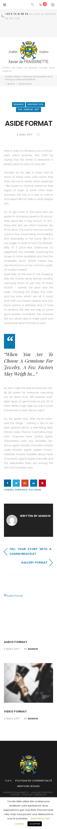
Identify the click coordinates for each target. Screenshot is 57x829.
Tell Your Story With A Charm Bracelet (30, 551)
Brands (11, 83)
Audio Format (15, 642)
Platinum (35, 489)
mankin (44, 516)
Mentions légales (28, 786)
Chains (8, 489)
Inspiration (35, 104)
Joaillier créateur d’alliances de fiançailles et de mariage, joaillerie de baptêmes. (28, 78)
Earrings (21, 489)
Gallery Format (34, 562)
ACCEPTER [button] (34, 823)
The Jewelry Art (28, 109)
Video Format (15, 711)
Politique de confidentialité (33, 780)
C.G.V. (8, 780)
